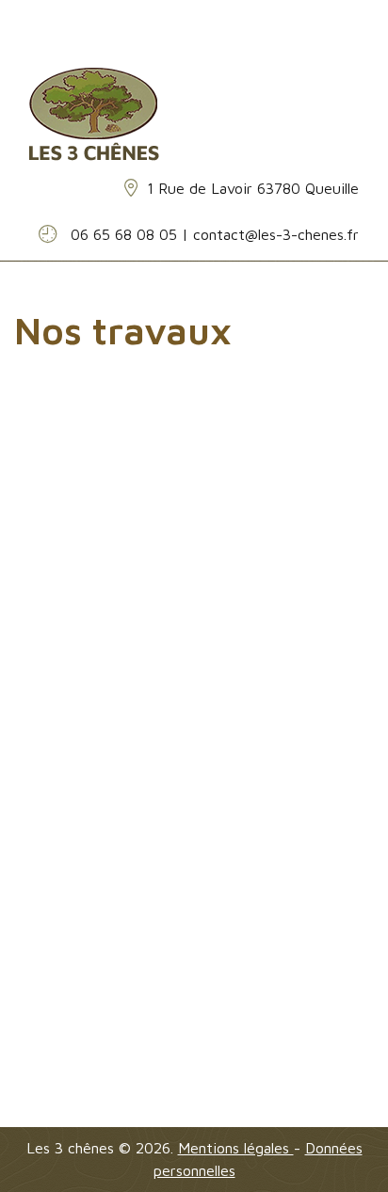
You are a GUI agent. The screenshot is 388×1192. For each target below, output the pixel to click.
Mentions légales (236, 1147)
